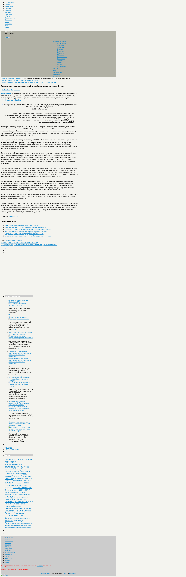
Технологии (8, 24)
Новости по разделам (60, 41)
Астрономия (9, 6)
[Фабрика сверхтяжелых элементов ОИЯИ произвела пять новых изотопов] (21, 410)
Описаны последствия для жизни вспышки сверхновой (25, 228)
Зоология (9, 482)
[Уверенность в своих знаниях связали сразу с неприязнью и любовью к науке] (21, 431)
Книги (55, 70)
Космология (24, 490)
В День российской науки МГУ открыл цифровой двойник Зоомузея (19, 379)
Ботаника (19, 474)
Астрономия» (18, 78)
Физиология (10, 518)
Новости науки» (7, 78)
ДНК (14, 478)
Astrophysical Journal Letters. (11, 100)
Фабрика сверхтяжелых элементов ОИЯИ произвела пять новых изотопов (19, 403)
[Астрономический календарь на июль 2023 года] (21, 305)
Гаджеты (8, 476)
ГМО (25, 474)
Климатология (11, 490)
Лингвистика (17, 494)
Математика (25, 494)
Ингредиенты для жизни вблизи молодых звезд (19, 80)
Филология (20, 518)
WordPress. (72, 573)
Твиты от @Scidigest (12, 449)
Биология (8, 8)
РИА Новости (13, 217)
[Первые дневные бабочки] (19, 319)
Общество (8, 16)
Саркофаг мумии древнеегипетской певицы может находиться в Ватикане (29, 83)
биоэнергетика (22, 525)
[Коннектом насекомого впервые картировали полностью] (21, 338)
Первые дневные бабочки (18, 317)
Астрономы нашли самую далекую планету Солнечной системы (28, 230)
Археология (8, 4)
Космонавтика (11, 492)
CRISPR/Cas (10, 459)
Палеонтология (10, 18)
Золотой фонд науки (25, 480)
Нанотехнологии (20, 504)
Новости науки (9, 31)
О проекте (56, 76)
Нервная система (25, 508)
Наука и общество (13, 506)
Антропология (9, 2)
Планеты (19, 241)
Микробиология (18, 499)
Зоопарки (18, 483)
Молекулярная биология (16, 501)
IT (17, 459)
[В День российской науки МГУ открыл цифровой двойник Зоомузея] (21, 386)
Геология (9, 478)
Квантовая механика (22, 487)
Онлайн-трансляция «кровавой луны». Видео (22, 225)
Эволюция (18, 520)
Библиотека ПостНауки (20, 469)
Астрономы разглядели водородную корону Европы (24, 234)
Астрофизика (9, 469)
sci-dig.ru (40, 566)
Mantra (65, 573)
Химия (7, 28)
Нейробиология (12, 508)
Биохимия (9, 474)
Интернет (25, 483)
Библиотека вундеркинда (12, 471)
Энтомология (61, 66)
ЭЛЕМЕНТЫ (9, 521)
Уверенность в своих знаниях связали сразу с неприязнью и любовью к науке (19, 423)
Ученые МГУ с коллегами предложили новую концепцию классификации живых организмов (20, 354)
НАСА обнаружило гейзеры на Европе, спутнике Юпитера (26, 232)
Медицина (8, 14)
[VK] (6, 37)
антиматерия (14, 525)
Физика (7, 26)
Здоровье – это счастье (12, 480)
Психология (8, 20)
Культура (21, 492)
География (8, 10)
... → (14, 329)
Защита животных (24, 479)
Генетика (15, 476)
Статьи (7, 22)
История (9, 485)
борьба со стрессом (24, 527)
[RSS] (10, 37)
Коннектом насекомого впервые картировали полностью (20, 333)
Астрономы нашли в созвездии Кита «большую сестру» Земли (28, 236)
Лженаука (8, 12)
